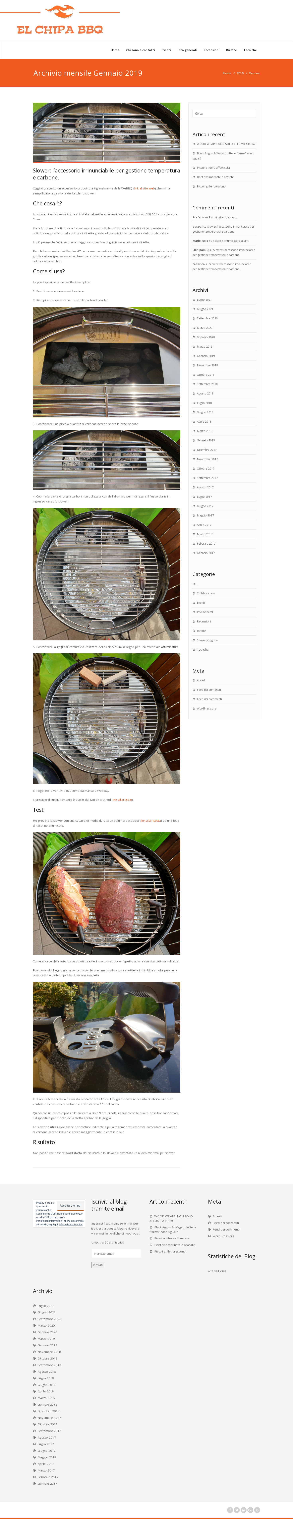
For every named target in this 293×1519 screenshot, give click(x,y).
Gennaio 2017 (206, 553)
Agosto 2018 (205, 393)
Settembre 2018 (207, 384)
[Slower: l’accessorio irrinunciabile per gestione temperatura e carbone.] (106, 133)
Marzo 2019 (204, 346)
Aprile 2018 (204, 421)
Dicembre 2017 (207, 450)
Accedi (201, 680)
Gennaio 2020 (206, 337)
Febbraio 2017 (206, 543)
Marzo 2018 (204, 431)
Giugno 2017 (205, 506)
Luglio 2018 (204, 403)
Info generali (187, 50)
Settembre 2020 (207, 318)
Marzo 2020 (204, 328)
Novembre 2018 (207, 365)
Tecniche (250, 50)
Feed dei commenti (209, 699)
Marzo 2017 (204, 534)
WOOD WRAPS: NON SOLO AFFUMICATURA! (226, 144)
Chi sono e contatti (140, 50)
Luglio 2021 (204, 299)
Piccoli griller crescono (211, 186)
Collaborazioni (206, 593)
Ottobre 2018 (205, 375)
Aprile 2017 (204, 525)
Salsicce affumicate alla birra (231, 241)
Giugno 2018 (205, 412)
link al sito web (144, 188)
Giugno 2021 (205, 309)
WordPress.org (206, 708)
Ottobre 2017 (205, 468)
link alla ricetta (151, 820)
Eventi (166, 50)
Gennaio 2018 (206, 440)
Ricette (231, 50)
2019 (240, 73)
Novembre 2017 (207, 459)
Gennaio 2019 (206, 356)
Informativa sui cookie (71, 1224)
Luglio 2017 (204, 496)
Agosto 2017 (205, 487)
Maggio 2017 (205, 515)
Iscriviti (98, 1265)
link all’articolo (122, 800)
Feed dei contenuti (209, 690)
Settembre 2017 (207, 478)
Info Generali (205, 612)
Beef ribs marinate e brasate (215, 177)
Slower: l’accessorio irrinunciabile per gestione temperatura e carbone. (106, 174)
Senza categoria (207, 640)
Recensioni (211, 50)
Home (115, 50)
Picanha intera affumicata (213, 167)
